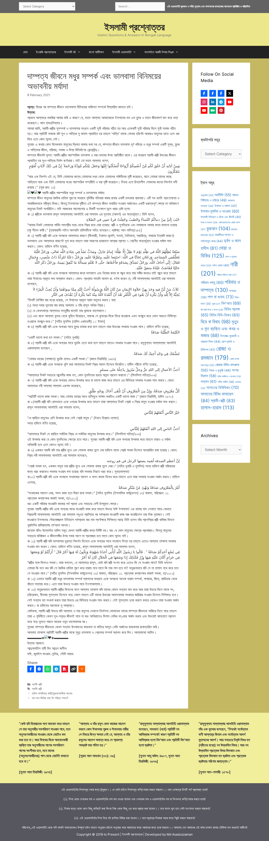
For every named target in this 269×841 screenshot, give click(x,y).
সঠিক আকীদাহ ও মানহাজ (229, 376)
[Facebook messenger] (39, 669)
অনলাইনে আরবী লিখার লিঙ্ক (159, 52)
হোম (25, 52)
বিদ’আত (231, 303)
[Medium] (212, 110)
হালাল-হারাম (217, 408)
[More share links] (81, 669)
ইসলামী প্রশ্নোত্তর (134, 27)
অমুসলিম (207, 195)
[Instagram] (204, 102)
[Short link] (73, 669)
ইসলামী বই (70, 52)
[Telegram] (56, 669)
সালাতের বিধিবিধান (222, 387)
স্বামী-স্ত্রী (37, 684)
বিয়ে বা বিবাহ (216, 321)
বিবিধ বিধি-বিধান (225, 315)
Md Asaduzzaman (180, 834)
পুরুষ (216, 304)
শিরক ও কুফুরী (220, 370)
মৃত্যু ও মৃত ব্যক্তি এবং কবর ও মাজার (220, 328)
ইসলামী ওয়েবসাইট (121, 52)
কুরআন (218, 228)
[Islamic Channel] (229, 102)
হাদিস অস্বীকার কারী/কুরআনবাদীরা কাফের (52, 693)
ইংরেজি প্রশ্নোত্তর (46, 52)
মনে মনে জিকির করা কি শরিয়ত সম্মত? (50, 698)
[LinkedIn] (212, 102)
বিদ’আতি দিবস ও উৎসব (212, 309)
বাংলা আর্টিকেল (96, 52)
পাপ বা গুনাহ (221, 296)
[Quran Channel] (204, 110)
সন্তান (209, 381)
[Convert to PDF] (64, 669)
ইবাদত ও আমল (226, 206)
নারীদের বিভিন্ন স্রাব (226, 275)
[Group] (221, 93)
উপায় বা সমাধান (209, 222)
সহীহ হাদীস (226, 381)
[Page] (212, 93)
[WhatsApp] (47, 669)
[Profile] (204, 93)
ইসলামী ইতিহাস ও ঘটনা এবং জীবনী (221, 217)
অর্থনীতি (223, 195)
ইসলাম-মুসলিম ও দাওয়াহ (220, 211)
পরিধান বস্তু (212, 282)
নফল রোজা (220, 265)
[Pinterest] (221, 110)
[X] (229, 93)
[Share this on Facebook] (30, 669)
